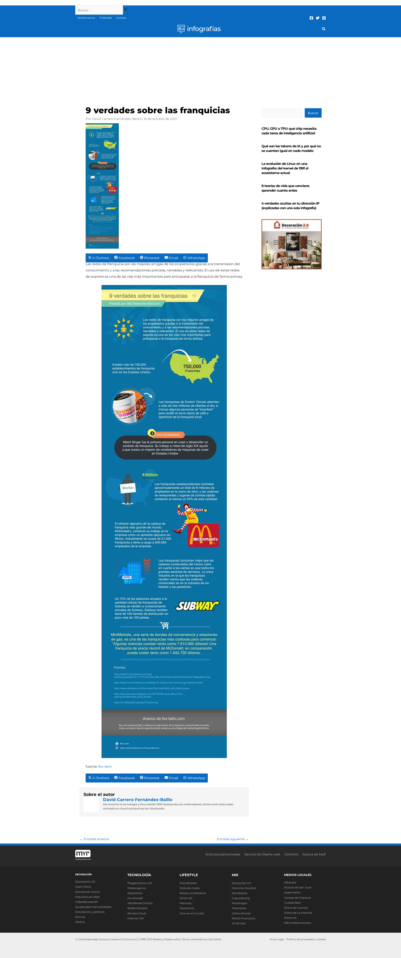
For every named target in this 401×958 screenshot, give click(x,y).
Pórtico (80, 922)
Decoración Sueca (87, 891)
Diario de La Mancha (298, 912)
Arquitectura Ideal (87, 896)
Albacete (290, 882)
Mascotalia (239, 908)
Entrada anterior (94, 839)
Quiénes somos (86, 17)
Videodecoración (86, 901)
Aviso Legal (277, 939)
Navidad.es (239, 893)
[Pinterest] (324, 18)
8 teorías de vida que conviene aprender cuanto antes (285, 188)
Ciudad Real (292, 902)
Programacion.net (139, 883)
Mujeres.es (187, 908)
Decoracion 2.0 (85, 881)
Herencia (290, 917)
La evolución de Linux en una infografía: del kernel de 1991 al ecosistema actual (284, 168)
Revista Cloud (136, 913)
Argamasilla (292, 892)
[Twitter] (318, 18)
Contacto (121, 17)
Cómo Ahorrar (241, 913)
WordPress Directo (139, 903)
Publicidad (106, 17)
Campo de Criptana (297, 897)
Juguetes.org (241, 898)
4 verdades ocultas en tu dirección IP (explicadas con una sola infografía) (290, 205)
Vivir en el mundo (192, 913)
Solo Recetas (188, 883)
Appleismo (134, 893)
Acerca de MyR (314, 854)
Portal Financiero (243, 918)
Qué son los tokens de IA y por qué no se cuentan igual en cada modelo (291, 148)
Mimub (80, 917)
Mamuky (186, 903)
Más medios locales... (298, 922)
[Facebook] (311, 18)
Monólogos (239, 903)
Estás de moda (190, 888)
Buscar (313, 113)
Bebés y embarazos (193, 893)
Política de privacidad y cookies (306, 939)
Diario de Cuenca (296, 907)
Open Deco (83, 886)
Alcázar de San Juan (298, 887)
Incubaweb (135, 898)
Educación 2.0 (241, 883)
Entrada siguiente (233, 839)
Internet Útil (135, 918)
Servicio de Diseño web (262, 854)
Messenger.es (136, 888)
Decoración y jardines (89, 911)
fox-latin (105, 766)
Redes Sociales (137, 908)
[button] (324, 29)
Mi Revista (239, 923)
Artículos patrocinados (223, 854)
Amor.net (186, 898)
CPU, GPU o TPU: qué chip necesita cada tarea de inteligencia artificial (288, 131)
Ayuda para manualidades (93, 906)
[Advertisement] (200, 68)
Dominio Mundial (244, 888)
